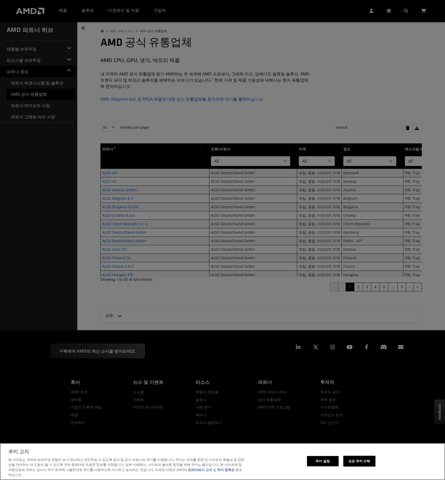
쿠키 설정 (322, 461)
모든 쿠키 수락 (359, 461)
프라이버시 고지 (200, 469)
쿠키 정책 (224, 469)
